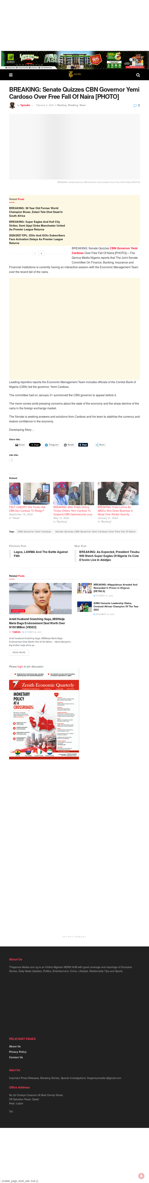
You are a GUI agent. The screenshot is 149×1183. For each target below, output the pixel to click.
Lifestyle (18, 610)
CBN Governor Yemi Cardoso (34, 531)
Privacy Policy (18, 1052)
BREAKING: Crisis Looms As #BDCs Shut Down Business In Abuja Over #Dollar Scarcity (115, 510)
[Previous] (35, 253)
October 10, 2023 (104, 595)
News (83, 105)
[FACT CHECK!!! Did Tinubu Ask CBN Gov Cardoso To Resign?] (29, 493)
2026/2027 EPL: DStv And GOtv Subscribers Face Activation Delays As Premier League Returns (37, 239)
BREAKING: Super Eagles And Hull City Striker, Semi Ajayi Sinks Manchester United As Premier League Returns (37, 225)
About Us (15, 1046)
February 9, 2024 (45, 105)
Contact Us (16, 1057)
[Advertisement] (74, 25)
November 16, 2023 (104, 614)
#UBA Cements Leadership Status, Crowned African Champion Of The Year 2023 (116, 606)
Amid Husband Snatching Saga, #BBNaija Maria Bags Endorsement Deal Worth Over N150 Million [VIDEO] (37, 623)
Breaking (73, 105)
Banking (62, 105)
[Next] (41, 253)
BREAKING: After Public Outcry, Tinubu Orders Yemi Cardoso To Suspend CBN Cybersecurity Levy (72, 510)
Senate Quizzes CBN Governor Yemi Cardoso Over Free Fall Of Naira (95, 531)
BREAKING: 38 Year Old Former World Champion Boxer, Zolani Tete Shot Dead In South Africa (36, 212)
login (20, 666)
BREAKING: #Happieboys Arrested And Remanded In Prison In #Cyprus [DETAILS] (115, 588)
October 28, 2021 (33, 632)
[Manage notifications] (141, 1176)
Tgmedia (25, 105)
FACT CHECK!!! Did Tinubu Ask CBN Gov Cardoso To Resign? (27, 508)
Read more (19, 652)
